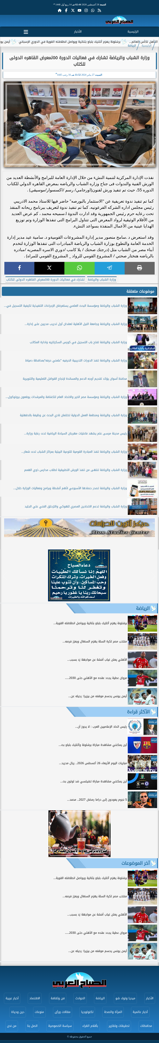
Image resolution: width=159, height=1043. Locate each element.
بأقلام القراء (90, 1026)
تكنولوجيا (87, 1012)
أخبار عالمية (140, 1012)
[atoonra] (79, 527)
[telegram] (110, 268)
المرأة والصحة (113, 1012)
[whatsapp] (79, 268)
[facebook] (19, 268)
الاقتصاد (34, 998)
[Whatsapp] (92, 10)
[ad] (79, 600)
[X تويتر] (73, 10)
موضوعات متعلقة (140, 291)
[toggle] (26, 31)
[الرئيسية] (59, 10)
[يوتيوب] (79, 10)
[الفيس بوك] (66, 10)
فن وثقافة (58, 998)
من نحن (11, 1026)
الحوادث (80, 998)
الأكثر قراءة (138, 711)
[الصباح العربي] (119, 21)
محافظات (146, 1026)
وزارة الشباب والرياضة (102, 279)
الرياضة (132, 45)
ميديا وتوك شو (125, 998)
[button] (5, 576)
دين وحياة (17, 1012)
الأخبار (78, 31)
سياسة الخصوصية (60, 1026)
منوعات (39, 1012)
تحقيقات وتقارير (119, 1026)
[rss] (99, 10)
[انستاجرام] (86, 10)
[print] (140, 268)
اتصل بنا (32, 1026)
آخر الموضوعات (136, 863)
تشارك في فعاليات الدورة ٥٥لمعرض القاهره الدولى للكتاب (45, 279)
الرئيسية (133, 31)
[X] (49, 268)
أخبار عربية (12, 998)
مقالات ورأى (62, 1012)
